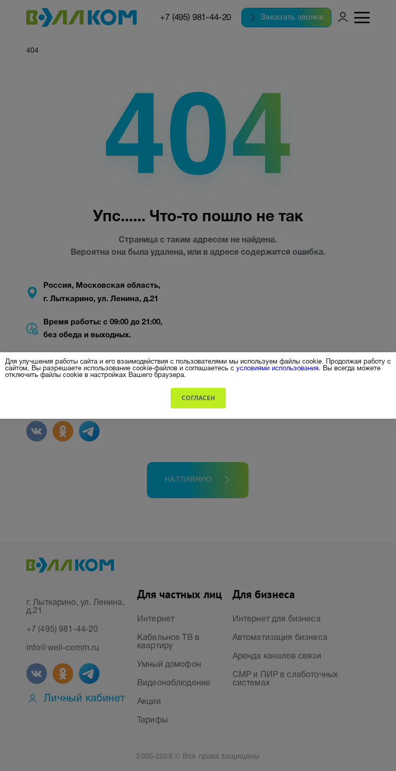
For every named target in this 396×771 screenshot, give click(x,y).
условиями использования (277, 367)
